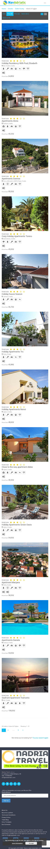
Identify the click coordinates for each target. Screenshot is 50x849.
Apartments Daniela (11, 640)
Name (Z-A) (6, 18)
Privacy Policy (6, 817)
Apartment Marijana (11, 582)
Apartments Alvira (10, 121)
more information (17, 843)
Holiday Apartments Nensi (14, 409)
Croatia (10, 9)
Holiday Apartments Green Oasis (17, 524)
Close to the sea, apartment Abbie (17, 467)
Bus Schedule (6, 824)
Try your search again (40, 738)
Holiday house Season (12, 294)
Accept (31, 843)
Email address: (6, 792)
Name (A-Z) (25, 14)
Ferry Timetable (6, 822)
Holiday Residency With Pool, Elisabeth (19, 63)
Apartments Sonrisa (11, 178)
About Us (4, 810)
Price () (10, 14)
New (4, 14)
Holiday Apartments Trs (12, 351)
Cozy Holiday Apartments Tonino (17, 236)
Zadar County (19, 9)
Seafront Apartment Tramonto (15, 698)
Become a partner (7, 812)
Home (4, 9)
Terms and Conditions (8, 815)
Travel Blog (5, 820)
